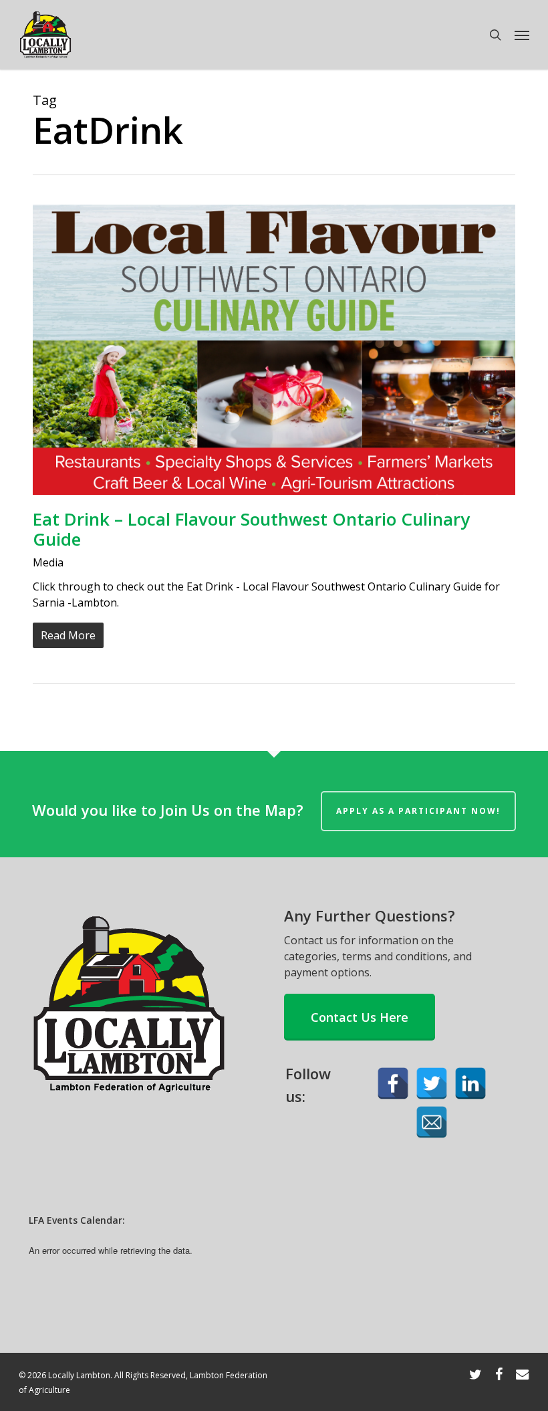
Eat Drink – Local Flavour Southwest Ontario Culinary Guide (251, 529)
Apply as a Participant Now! (418, 811)
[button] (522, 34)
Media (48, 562)
